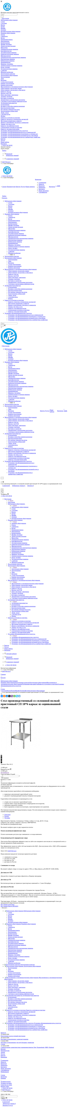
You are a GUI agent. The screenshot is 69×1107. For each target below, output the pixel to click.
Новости (3, 1033)
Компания (4, 1057)
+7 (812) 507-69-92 (6, 145)
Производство (5, 1050)
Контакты (4, 1067)
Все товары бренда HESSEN (9, 906)
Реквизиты (4, 1065)
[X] (9, 696)
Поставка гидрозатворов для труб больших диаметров (17, 1042)
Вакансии (4, 1063)
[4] (34, 761)
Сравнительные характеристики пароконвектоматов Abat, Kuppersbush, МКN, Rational (27, 1047)
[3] (34, 759)
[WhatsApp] (14, 696)
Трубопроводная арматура (20, 603)
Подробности (5, 772)
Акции (3, 1052)
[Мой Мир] (7, 696)
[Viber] (12, 696)
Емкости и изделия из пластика (21, 621)
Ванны (9, 690)
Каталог (3, 1049)
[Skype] (17, 696)
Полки (13, 690)
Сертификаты (5, 1070)
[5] (34, 762)
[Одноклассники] (4, 696)
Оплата (6, 816)
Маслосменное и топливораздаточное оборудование (28, 583)
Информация (5, 1072)
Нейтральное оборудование (20, 507)
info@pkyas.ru (6, 162)
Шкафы (17, 690)
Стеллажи (4, 690)
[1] (34, 756)
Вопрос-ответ (5, 1086)
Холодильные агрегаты (22, 682)
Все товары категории (7, 904)
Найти (3, 1098)
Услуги (3, 1054)
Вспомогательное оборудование (35, 690)
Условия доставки (6, 1083)
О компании (4, 1060)
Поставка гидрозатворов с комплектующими (14, 1039)
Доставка (7, 818)
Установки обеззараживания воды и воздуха (25, 637)
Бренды (3, 1055)
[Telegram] (19, 696)
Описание (7, 814)
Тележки (22, 690)
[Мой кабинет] (1, 480)
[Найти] (2, 16)
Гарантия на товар (6, 1085)
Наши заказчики (6, 1068)
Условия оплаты (6, 1081)
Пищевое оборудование (19, 523)
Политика (4, 1076)
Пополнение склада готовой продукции (13, 1036)
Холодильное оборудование (20, 569)
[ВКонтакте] (2, 696)
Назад (11, 500)
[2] (34, 758)
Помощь (3, 1078)
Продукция (11, 502)
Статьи (3, 1044)
